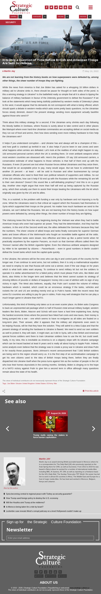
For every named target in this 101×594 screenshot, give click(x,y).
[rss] (70, 7)
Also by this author (11, 488)
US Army (49, 383)
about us (49, 582)
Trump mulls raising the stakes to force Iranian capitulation (50, 436)
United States (40, 383)
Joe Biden (11, 383)
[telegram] (56, 7)
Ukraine (19, 383)
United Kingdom (28, 383)
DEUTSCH (83, 16)
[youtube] (65, 7)
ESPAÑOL (14, 16)
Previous (7, 428)
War (55, 383)
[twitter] (51, 7)
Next (93, 428)
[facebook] (47, 7)
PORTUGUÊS (37, 16)
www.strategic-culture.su (79, 588)
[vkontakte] (61, 7)
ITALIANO (61, 16)
